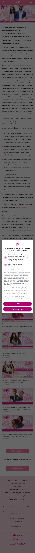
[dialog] (17, 276)
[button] (17, 269)
